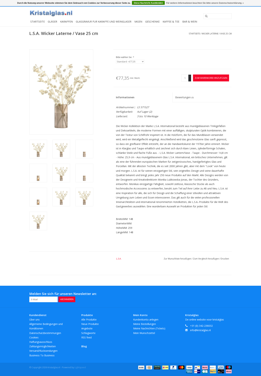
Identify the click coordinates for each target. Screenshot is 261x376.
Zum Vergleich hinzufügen (206, 258)
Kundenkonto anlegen (145, 319)
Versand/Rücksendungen (43, 350)
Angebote (87, 328)
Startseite (37, 21)
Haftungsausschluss (40, 342)
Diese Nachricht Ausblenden (148, 3)
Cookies (34, 337)
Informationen (125, 97)
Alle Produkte (89, 319)
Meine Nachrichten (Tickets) (149, 328)
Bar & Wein (189, 21)
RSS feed (86, 337)
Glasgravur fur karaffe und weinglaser (103, 21)
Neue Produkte (90, 324)
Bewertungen (184, 97)
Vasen (138, 21)
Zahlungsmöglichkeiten (42, 346)
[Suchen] (205, 16)
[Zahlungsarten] (141, 367)
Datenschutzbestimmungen (45, 333)
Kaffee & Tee (171, 21)
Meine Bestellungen (144, 324)
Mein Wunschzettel (144, 333)
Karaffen (66, 21)
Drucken (225, 258)
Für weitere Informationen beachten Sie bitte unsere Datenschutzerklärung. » (205, 3)
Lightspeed (80, 367)
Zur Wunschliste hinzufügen (178, 258)
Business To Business (42, 355)
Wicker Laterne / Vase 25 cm (217, 33)
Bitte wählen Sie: (125, 57)
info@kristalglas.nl (200, 330)
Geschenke (152, 21)
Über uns (34, 319)
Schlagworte (88, 333)
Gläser (52, 21)
